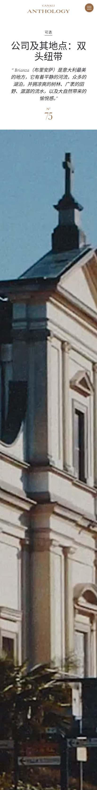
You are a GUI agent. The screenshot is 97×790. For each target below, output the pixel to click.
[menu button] (89, 8)
